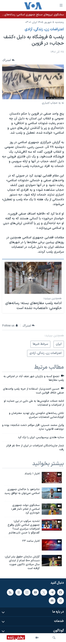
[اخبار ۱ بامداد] (52, 477)
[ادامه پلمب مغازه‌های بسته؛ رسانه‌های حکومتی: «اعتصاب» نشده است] (33, 278)
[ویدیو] (37, 637)
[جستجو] (54, 637)
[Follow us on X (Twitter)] (43, 592)
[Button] (8, 60)
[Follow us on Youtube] (35, 592)
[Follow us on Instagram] (27, 592)
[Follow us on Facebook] (60, 592)
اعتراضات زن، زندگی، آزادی (44, 29)
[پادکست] (60, 600)
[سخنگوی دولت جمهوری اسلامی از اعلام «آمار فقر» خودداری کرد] (52, 509)
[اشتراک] (52, 600)
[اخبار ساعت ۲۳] (52, 545)
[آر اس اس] (10, 592)
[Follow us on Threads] (18, 592)
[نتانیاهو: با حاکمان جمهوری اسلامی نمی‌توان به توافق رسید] (52, 493)
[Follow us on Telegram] (52, 592)
